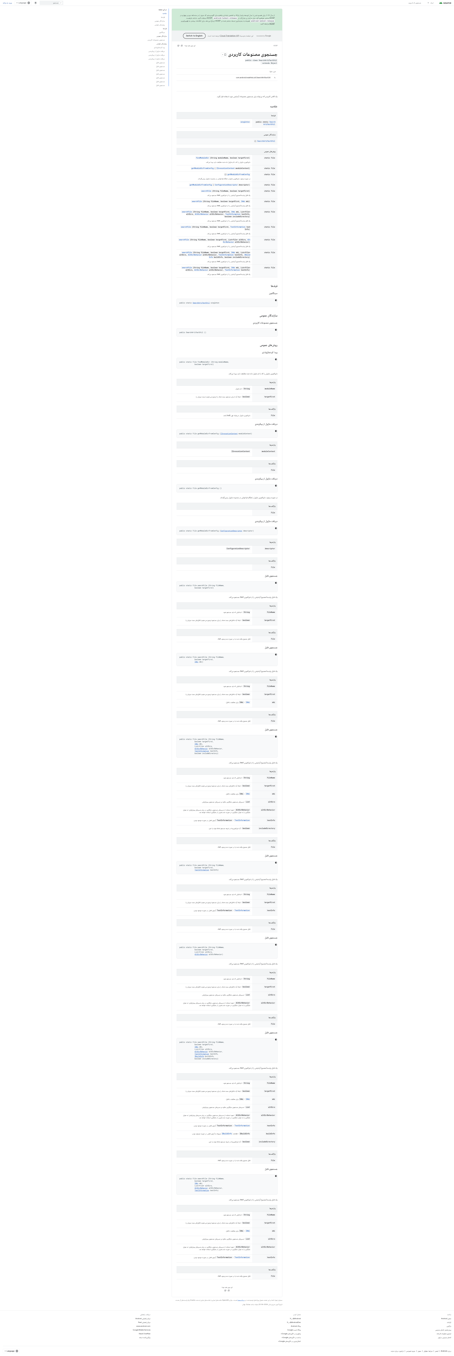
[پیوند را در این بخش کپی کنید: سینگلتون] (266, 293)
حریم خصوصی (410, 1351)
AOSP (275, 46)
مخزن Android (446, 1318)
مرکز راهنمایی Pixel (144, 1322)
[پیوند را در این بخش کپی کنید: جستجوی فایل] (262, 576)
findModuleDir (202, 158)
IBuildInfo (199, 1056)
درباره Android (446, 1351)
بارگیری (449, 1326)
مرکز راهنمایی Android (142, 1318)
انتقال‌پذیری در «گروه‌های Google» (289, 1341)
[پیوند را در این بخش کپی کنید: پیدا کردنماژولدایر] (259, 352)
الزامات (449, 1322)
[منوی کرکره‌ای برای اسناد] (427, 3)
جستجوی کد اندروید (414, 3)
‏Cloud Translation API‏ (229, 36)
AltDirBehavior (202, 214)
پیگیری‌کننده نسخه (144, 1337)
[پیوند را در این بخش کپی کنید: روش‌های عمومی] (256, 345)
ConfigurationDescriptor (226, 185)
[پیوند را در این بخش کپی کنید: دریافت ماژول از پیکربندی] (252, 424)
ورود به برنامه (7, 3)
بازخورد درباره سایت (397, 1351)
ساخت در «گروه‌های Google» (291, 1337)
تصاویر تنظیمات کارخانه (444, 1334)
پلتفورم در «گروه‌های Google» (291, 1334)
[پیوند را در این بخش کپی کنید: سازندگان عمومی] (256, 315)
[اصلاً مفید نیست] (178, 45)
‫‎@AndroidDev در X (294, 1322)
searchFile (206, 191)
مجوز (419, 1351)
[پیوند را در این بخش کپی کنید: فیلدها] (268, 286)
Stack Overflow (144, 1334)
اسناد (432, 3)
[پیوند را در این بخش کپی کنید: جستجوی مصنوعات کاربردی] (250, 323)
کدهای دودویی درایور (444, 1337)
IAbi (243, 201)
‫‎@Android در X (295, 1318)
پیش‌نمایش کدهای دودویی (443, 1330)
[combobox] (51, 3)
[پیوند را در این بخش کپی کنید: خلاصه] (267, 106)
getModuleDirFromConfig (202, 168)
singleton (245, 122)
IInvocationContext (225, 168)
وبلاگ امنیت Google (294, 1330)
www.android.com (143, 1326)
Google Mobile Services (141, 1330)
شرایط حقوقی (427, 1351)
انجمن (437, 1351)
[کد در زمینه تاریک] (276, 300)
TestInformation (232, 214)
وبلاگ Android (296, 1326)
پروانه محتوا (240, 1300)
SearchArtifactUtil (269, 123)
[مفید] (182, 45)
